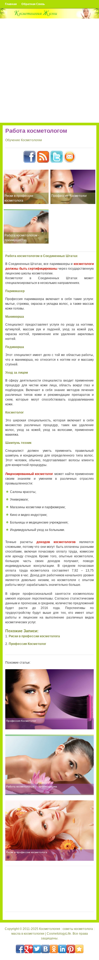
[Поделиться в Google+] (28, 949)
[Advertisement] (49, 70)
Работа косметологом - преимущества (21, 238)
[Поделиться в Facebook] (20, 949)
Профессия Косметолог (69, 196)
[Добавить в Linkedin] (62, 949)
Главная (11, 4)
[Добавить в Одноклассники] (54, 949)
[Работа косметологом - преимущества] (26, 226)
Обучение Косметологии (23, 140)
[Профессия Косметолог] (72, 187)
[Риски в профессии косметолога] (26, 187)
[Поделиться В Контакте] (45, 949)
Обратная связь (33, 4)
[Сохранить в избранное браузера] (79, 949)
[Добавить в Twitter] (37, 949)
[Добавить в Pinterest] (71, 949)
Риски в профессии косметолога (18, 198)
